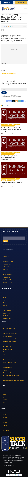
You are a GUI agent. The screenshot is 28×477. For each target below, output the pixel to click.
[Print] (12, 26)
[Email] (8, 26)
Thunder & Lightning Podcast (9, 73)
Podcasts (4, 124)
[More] (14, 26)
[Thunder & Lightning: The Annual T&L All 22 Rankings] (14, 170)
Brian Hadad (5, 133)
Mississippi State (11, 124)
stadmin (7, 30)
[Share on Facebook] (4, 26)
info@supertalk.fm (11, 465)
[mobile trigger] (21, 8)
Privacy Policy (8, 96)
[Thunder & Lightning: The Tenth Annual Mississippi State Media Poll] (14, 143)
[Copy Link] (10, 26)
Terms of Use (13, 95)
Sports (17, 124)
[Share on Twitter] (6, 26)
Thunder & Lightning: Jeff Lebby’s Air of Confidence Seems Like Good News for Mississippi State (11, 129)
